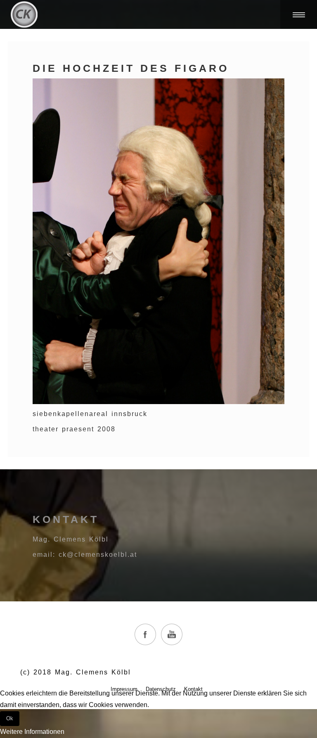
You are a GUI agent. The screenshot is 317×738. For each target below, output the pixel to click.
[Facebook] (145, 634)
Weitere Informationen (32, 731)
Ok (9, 718)
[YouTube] (171, 634)
